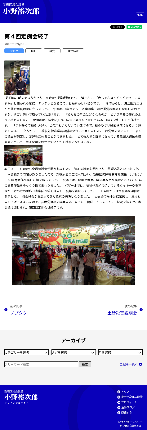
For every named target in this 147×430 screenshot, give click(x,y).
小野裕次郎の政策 (132, 397)
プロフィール (129, 402)
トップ (125, 391)
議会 (52, 51)
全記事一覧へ (129, 364)
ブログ (14, 51)
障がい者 (73, 51)
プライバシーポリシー (130, 421)
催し (33, 51)
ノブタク (18, 313)
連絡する (126, 412)
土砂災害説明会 (122, 313)
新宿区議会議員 (21, 8)
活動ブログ (128, 407)
